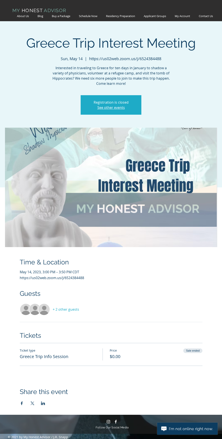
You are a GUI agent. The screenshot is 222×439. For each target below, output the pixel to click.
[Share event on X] (32, 403)
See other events (111, 107)
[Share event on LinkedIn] (43, 403)
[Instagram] (108, 421)
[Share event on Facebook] (22, 403)
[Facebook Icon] (115, 421)
